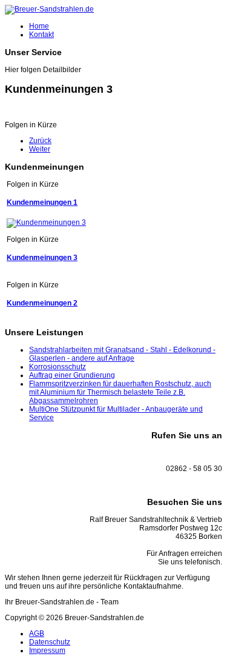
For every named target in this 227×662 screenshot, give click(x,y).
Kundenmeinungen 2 (42, 303)
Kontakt (41, 34)
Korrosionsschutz (57, 367)
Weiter (39, 149)
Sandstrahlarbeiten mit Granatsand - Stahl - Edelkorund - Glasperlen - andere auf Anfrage (122, 354)
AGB (36, 633)
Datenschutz (49, 642)
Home (39, 26)
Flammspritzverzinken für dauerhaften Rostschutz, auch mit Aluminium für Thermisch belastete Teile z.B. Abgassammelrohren (120, 392)
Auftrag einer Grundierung (72, 375)
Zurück (40, 140)
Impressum (47, 650)
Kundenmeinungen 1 (42, 202)
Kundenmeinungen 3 (42, 257)
